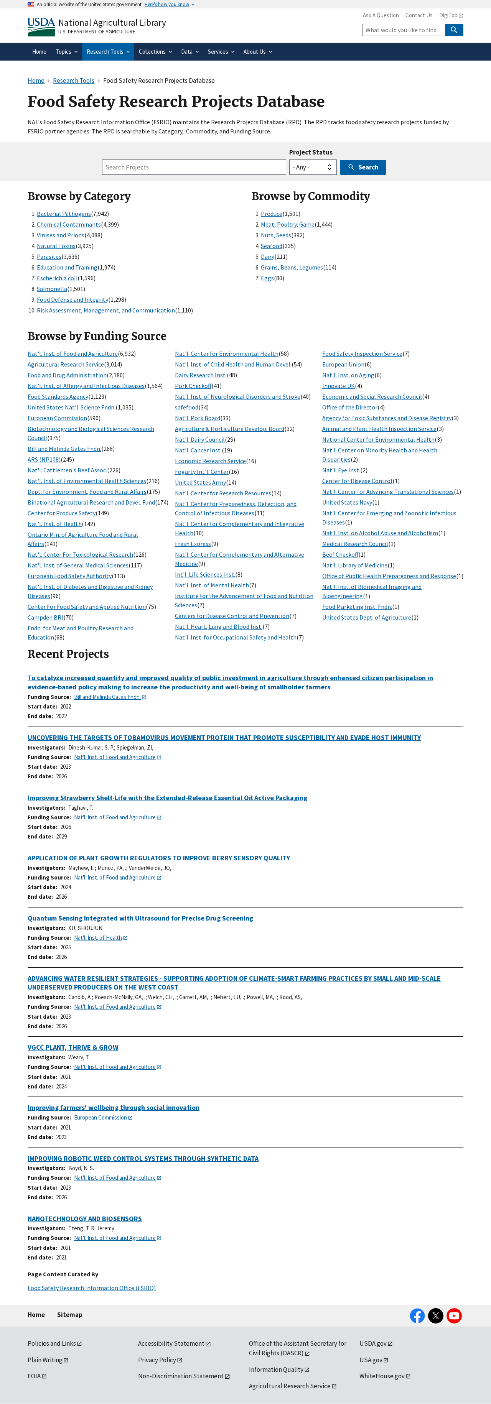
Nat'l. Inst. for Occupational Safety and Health (236, 637)
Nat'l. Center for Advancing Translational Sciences (388, 491)
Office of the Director (349, 407)
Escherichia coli (57, 278)
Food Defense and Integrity (72, 299)
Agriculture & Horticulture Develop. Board (229, 428)
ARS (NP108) (44, 459)
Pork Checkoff (193, 386)
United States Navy (347, 502)
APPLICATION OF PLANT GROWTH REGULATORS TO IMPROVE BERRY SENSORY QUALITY (159, 857)
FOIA (34, 1376)
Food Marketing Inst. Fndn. (357, 606)
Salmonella (52, 289)
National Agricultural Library (112, 22)
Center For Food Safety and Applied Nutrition (87, 606)
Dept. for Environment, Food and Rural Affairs (87, 491)
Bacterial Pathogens (64, 213)
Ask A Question (381, 15)
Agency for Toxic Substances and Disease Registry (386, 418)
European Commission (57, 418)
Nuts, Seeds (276, 235)
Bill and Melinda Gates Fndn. (64, 448)
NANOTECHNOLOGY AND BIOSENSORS (85, 1218)
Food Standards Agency (58, 396)
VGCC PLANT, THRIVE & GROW (73, 1047)
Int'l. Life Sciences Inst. (205, 574)
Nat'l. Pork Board (197, 418)
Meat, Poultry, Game (288, 224)
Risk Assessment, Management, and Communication (106, 310)
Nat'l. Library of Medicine (354, 565)
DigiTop (448, 15)
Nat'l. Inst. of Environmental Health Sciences (87, 481)
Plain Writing (45, 1360)
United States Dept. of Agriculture (366, 617)
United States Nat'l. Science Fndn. (71, 407)
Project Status (311, 152)
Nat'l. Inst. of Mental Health (212, 585)
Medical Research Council (355, 543)
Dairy (267, 256)
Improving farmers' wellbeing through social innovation (113, 1107)
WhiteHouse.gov (382, 1376)
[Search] (454, 30)
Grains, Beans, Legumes (292, 267)
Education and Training (67, 267)
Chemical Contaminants (69, 224)
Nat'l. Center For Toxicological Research (80, 554)
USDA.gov (373, 1343)
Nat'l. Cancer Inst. (198, 450)
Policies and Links (52, 1343)
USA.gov (370, 1360)
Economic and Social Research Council (372, 396)
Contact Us (419, 15)
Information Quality (276, 1369)
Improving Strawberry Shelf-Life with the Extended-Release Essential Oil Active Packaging (167, 797)
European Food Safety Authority (70, 576)
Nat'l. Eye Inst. (341, 470)
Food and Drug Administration (67, 375)
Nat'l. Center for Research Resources (223, 493)
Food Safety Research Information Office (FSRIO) (92, 1288)
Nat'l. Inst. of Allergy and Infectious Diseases (86, 386)
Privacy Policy (157, 1360)
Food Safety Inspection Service (362, 353)
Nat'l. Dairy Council (200, 439)
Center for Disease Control (357, 481)
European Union (343, 364)
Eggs (267, 278)
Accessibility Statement (171, 1343)
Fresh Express (193, 543)
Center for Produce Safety (62, 513)
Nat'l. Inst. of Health (55, 524)
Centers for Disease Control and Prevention (232, 616)
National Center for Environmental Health (378, 439)
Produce (271, 213)
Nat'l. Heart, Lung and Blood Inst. (218, 626)
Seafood (271, 246)
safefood (186, 407)
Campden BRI (45, 617)
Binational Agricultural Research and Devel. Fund (91, 502)
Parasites (49, 256)
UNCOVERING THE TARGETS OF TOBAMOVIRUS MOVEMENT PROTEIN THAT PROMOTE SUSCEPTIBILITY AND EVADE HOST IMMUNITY (224, 737)
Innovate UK (338, 386)
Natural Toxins (56, 246)
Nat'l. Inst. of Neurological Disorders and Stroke (237, 396)
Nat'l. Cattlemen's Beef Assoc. (67, 470)
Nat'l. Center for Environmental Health (226, 353)
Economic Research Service (210, 461)
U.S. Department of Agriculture (96, 31)
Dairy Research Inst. (201, 375)
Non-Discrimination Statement (181, 1376)
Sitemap (69, 1314)
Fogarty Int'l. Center (202, 471)
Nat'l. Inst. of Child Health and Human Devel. (233, 364)
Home (36, 1314)
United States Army (200, 482)
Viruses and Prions (60, 235)
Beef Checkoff (340, 554)
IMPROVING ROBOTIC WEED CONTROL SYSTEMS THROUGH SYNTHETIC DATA (143, 1158)
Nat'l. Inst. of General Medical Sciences (78, 565)
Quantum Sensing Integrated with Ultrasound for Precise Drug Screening (140, 918)
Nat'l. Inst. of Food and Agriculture (73, 353)
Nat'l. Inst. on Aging (348, 375)
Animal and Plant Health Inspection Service (379, 428)
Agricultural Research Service (66, 364)
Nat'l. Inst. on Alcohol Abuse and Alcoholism (380, 533)
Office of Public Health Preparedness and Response (389, 576)
